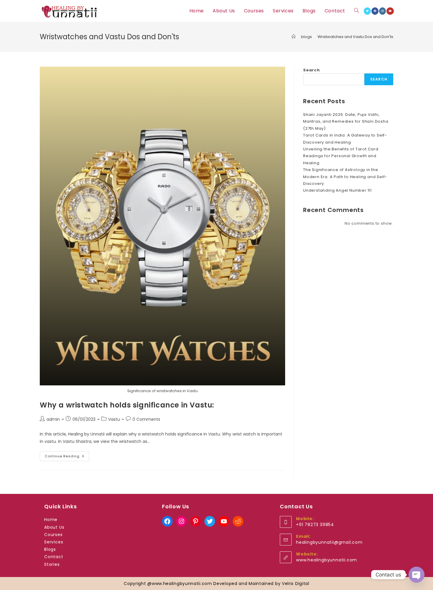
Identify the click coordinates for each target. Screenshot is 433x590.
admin (53, 419)
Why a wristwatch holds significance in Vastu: (127, 405)
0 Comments (146, 419)
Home (50, 519)
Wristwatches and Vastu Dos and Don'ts (355, 37)
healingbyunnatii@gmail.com (329, 542)
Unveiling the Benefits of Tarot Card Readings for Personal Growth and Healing (341, 156)
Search (311, 70)
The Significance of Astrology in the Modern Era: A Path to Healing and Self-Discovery (345, 176)
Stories (52, 564)
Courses (53, 535)
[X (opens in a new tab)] (367, 11)
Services (53, 542)
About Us (54, 527)
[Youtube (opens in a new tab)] (390, 11)
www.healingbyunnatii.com (326, 560)
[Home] (293, 37)
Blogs (50, 549)
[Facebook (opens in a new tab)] (375, 11)
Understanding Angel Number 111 (337, 190)
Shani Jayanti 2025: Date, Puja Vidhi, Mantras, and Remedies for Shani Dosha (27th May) (346, 121)
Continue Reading (67, 457)
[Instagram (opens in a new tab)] (382, 11)
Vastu (114, 419)
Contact (53, 557)
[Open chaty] (416, 575)
